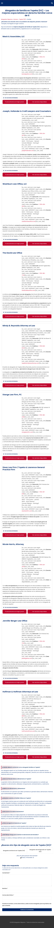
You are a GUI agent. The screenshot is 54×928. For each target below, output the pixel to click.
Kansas (16, 19)
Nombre (5, 888)
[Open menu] (2, 3)
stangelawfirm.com (27, 432)
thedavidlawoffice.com (28, 290)
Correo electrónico (8, 895)
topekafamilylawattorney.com (30, 363)
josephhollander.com (28, 150)
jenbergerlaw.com (27, 658)
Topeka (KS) (22, 19)
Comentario (6, 873)
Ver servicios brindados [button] (11, 98)
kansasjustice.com (27, 74)
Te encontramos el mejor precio (14, 102)
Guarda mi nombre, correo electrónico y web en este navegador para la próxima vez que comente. (26, 904)
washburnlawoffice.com (28, 221)
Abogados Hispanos (6, 19)
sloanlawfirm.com (27, 511)
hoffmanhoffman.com (28, 731)
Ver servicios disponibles (39, 102)
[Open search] (52, 3)
